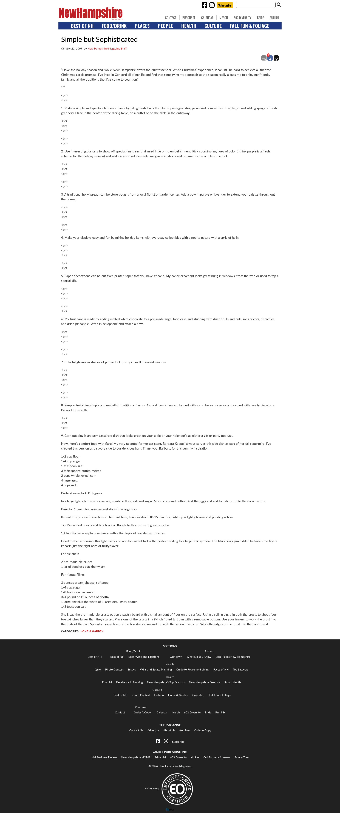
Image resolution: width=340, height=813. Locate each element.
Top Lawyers (240, 669)
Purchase (188, 17)
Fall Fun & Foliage (249, 25)
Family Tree (241, 757)
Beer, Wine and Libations (143, 656)
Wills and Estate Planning (156, 669)
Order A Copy (142, 712)
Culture (213, 25)
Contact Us (136, 730)
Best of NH (82, 25)
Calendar (207, 17)
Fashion (159, 695)
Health (188, 25)
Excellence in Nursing (129, 682)
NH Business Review (104, 757)
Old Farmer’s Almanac (217, 757)
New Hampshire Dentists (204, 682)
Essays (132, 669)
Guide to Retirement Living (192, 669)
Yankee (195, 757)
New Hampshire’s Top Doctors (166, 682)
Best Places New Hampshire (233, 656)
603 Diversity (242, 17)
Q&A (98, 669)
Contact (171, 17)
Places (142, 25)
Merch (223, 17)
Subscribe (224, 5)
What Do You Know (198, 656)
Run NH (274, 17)
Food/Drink (114, 25)
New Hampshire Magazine (107, 13)
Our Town (176, 656)
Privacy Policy (152, 789)
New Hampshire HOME (135, 757)
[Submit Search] (279, 4)
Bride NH (160, 757)
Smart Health (232, 682)
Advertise (153, 730)
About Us (169, 730)
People (165, 25)
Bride (260, 17)
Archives (184, 730)
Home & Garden (92, 631)
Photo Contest (114, 669)
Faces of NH (221, 669)
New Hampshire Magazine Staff (107, 48)
